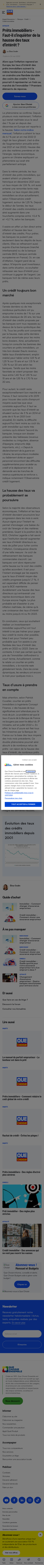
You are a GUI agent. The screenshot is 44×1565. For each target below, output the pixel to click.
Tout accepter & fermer (23, 804)
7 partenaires (30, 771)
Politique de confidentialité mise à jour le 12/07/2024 (19, 794)
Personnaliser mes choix (13, 798)
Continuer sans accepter (29, 759)
